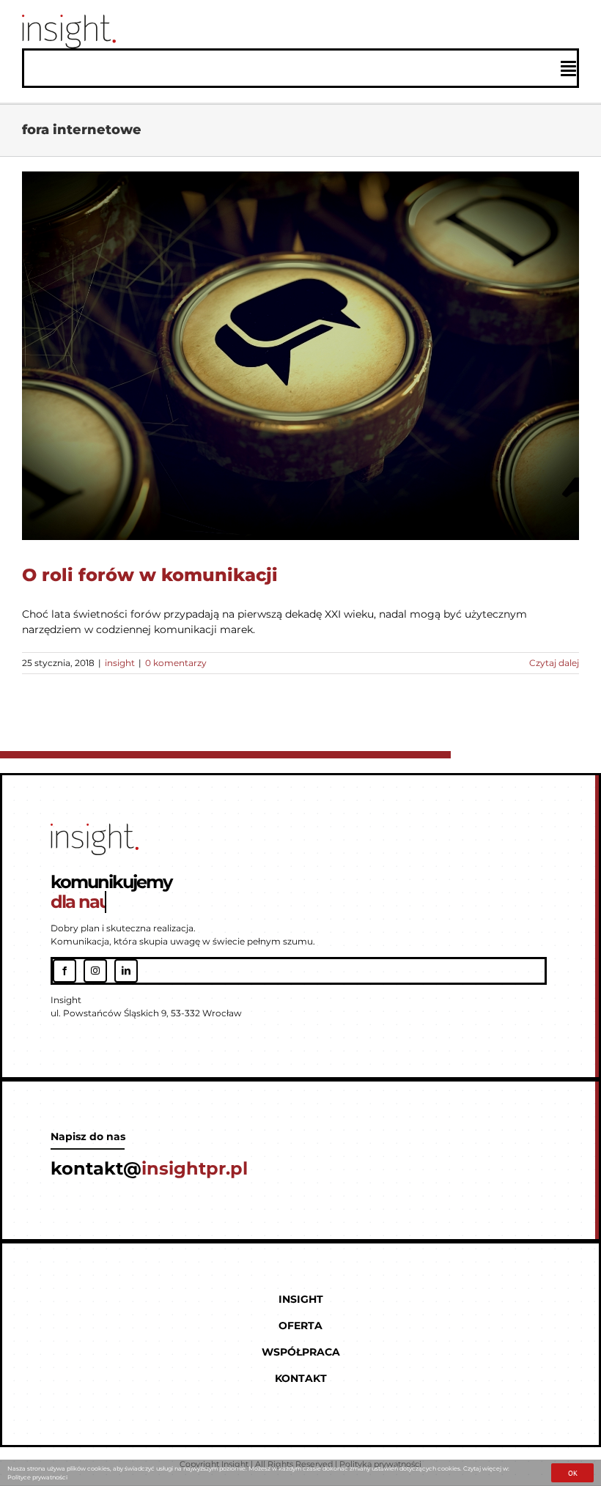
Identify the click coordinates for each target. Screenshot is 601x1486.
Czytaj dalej (554, 662)
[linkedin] (126, 971)
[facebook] (64, 971)
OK (573, 1473)
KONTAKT (301, 1378)
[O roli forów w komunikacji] (300, 355)
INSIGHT (301, 1299)
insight (301, 370)
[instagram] (95, 971)
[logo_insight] (69, 19)
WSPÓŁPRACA (301, 1352)
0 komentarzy (176, 662)
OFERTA (300, 1325)
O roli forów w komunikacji (150, 574)
